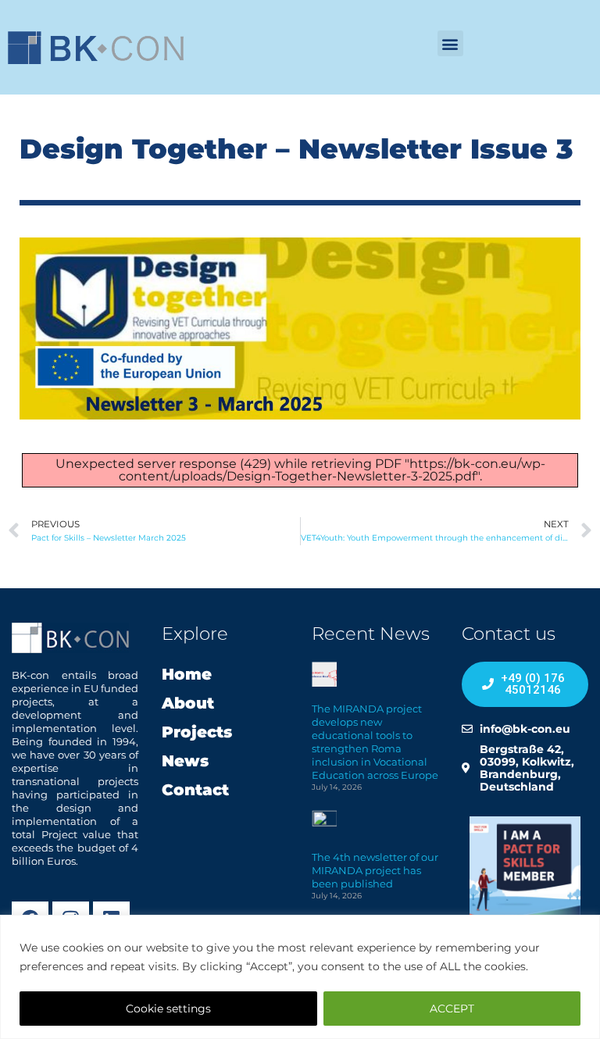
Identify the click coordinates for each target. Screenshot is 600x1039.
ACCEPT (452, 1009)
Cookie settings (168, 1009)
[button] (450, 43)
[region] (300, 977)
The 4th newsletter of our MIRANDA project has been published (375, 870)
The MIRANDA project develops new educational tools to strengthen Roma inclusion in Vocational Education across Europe (375, 741)
